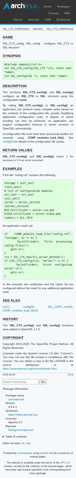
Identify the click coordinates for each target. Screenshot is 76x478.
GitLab (17, 19)
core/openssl (16, 399)
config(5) (8, 141)
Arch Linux (21, 6)
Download (63, 19)
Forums (54, 13)
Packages (63, 6)
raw (28, 443)
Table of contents (16, 436)
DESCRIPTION (15, 86)
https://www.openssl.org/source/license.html (30, 368)
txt (22, 443)
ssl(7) (6, 306)
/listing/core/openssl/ (20, 429)
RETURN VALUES (17, 150)
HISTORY (10, 319)
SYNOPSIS (12, 56)
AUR (48, 19)
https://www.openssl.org (22, 414)
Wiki (67, 13)
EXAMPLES (12, 169)
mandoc (44, 453)
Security (33, 19)
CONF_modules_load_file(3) (20, 310)
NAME (8, 37)
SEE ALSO (11, 300)
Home (47, 6)
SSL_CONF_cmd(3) (60, 306)
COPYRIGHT (13, 338)
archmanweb (24, 453)
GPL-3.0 (65, 462)
